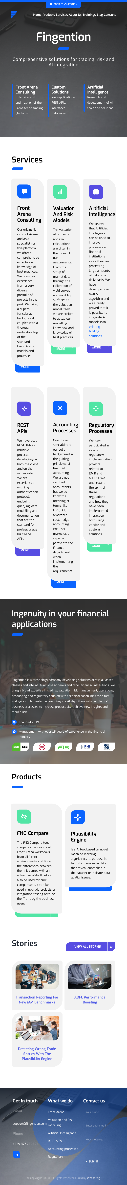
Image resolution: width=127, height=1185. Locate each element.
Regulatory (55, 1157)
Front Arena (56, 1112)
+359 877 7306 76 (26, 1144)
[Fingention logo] (14, 12)
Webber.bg (93, 1178)
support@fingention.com (30, 1124)
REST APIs (55, 1141)
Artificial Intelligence (62, 1133)
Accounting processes (63, 1149)
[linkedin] (16, 1154)
